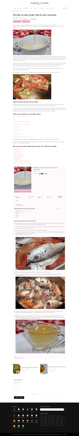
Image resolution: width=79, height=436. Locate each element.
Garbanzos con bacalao (18, 156)
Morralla (23, 210)
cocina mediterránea (58, 417)
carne (45, 417)
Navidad (61, 422)
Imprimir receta (25, 21)
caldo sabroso (60, 26)
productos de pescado (36, 56)
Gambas (46, 420)
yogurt (64, 425)
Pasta (31, 8)
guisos (50, 420)
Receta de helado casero (17, 134)
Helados (53, 420)
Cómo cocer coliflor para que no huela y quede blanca (21, 121)
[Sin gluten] (44, 173)
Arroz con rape (17, 152)
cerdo (48, 417)
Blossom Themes (45, 434)
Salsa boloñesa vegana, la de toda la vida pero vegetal (21, 124)
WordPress (53, 434)
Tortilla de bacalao (18, 151)
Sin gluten (14, 8)
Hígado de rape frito (18, 157)
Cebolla (17, 213)
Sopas (56, 425)
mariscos (61, 25)
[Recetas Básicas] (42, 173)
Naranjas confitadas (16, 131)
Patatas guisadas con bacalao (19, 153)
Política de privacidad (58, 434)
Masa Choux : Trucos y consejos (18, 129)
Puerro (20, 212)
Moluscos (57, 422)
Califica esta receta (17, 382)
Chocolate (52, 417)
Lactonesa (14, 119)
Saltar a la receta (16, 21)
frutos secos (42, 420)
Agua (17, 216)
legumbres (45, 422)
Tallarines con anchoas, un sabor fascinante (22, 161)
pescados (58, 25)
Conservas (63, 417)
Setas (53, 425)
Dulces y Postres (25, 8)
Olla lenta (47, 8)
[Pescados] (40, 173)
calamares (42, 417)
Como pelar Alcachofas (17, 126)
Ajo (17, 215)
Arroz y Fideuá (42, 8)
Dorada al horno (17, 148)
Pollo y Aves (35, 8)
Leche (41, 422)
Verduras (60, 425)
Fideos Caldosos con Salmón (19, 149)
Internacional (61, 420)
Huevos (57, 420)
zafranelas (38, 171)
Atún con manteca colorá (19, 155)
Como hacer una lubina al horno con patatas (22, 160)
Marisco (49, 422)
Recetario (52, 8)
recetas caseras (42, 425)
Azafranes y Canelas (40, 2)
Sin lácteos (19, 8)
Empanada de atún (18, 159)
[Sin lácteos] (46, 173)
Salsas (50, 425)
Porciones (58, 208)
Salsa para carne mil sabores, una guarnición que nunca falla (23, 136)
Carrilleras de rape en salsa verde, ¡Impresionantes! (23, 163)
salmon (47, 425)
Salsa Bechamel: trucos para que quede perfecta (20, 116)
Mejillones (53, 422)
